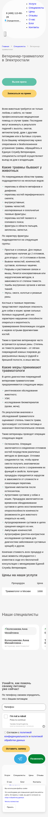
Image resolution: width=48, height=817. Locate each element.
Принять (10, 807)
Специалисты (36, 7)
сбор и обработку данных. (14, 798)
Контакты (34, 27)
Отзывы (33, 15)
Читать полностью (12, 801)
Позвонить (36, 758)
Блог (31, 23)
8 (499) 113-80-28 (14, 15)
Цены (32, 11)
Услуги (32, 4)
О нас (32, 19)
